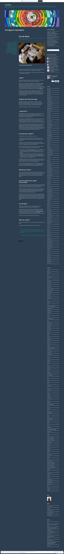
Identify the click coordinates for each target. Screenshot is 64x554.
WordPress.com (49, 514)
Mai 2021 (48, 145)
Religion (48, 446)
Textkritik (12, 52)
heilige (13, 48)
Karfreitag (48, 366)
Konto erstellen (49, 506)
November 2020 (49, 152)
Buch (13, 45)
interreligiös (49, 352)
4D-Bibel (10, 42)
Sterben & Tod (49, 460)
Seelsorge (48, 450)
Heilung (48, 333)
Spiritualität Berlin (50, 540)
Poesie (48, 433)
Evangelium (49, 312)
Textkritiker (15, 52)
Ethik (48, 304)
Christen (16, 45)
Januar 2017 (49, 237)
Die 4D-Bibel (24, 36)
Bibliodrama (49, 281)
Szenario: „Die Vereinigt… (54, 58)
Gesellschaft (49, 329)
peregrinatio (49, 427)
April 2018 (48, 206)
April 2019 (48, 183)
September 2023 (49, 108)
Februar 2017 (49, 235)
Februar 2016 (49, 260)
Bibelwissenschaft (14, 44)
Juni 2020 (48, 158)
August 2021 (49, 139)
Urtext (13, 53)
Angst (16, 42)
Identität (48, 341)
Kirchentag (49, 373)
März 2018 (48, 208)
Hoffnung (48, 337)
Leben (9, 50)
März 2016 (48, 258)
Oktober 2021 (49, 137)
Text (9, 52)
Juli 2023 (48, 112)
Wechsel (16, 53)
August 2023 (49, 110)
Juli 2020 (48, 156)
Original (16, 50)
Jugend (48, 362)
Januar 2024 (49, 99)
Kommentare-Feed (50, 512)
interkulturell (49, 350)
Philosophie (49, 431)
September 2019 (49, 175)
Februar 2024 (49, 97)
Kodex (14, 49)
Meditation (49, 402)
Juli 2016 (48, 250)
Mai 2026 (48, 89)
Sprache (48, 456)
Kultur (48, 381)
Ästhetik (48, 270)
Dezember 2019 (49, 168)
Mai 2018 (48, 204)
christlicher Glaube (37, 38)
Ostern (48, 423)
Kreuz (48, 379)
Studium (7, 52)
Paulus (48, 425)
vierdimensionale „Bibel (39, 211)
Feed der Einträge (50, 510)
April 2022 (48, 129)
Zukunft (48, 490)
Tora (12, 53)
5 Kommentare (15, 54)
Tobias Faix (49, 473)
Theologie (26, 39)
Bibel (20, 38)
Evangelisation (49, 308)
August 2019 (49, 177)
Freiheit (48, 316)
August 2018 (49, 198)
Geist (48, 320)
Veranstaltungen (49, 481)
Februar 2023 (49, 120)
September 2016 (49, 246)
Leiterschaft (49, 389)
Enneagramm (49, 297)
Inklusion (48, 343)
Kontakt (48, 538)
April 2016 (48, 256)
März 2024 (49, 95)
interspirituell (49, 354)
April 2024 (48, 93)
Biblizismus (23, 38)
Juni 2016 (48, 252)
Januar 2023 (49, 122)
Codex (15, 46)
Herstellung (15, 48)
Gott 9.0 (48, 331)
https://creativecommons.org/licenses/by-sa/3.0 (25, 65)
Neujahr (48, 421)
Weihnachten (49, 483)
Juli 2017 (48, 225)
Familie (48, 314)
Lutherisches (49, 398)
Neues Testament (21, 39)
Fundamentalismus (50, 318)
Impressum (49, 534)
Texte (10, 52)
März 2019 (48, 185)
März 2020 (49, 162)
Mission (48, 406)
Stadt (48, 458)
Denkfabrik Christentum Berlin (52, 527)
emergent (48, 295)
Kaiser (10, 49)
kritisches (7, 50)
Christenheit (27, 38)
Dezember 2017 (49, 214)
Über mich (48, 545)
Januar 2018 (49, 212)
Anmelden (48, 508)
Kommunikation (49, 375)
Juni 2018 (48, 202)
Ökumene (48, 272)
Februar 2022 (49, 131)
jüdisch (7, 49)
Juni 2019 (48, 181)
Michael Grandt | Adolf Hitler (51, 35)
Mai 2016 (48, 254)
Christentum (31, 38)
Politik (48, 435)
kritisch (16, 49)
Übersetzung (15, 43)
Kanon (41, 38)
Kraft (48, 377)
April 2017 (48, 231)
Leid (48, 387)
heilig (11, 48)
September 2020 (49, 154)
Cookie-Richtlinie (23, 552)
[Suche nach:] (53, 50)
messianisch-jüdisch (50, 404)
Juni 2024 (48, 91)
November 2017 (49, 216)
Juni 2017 (48, 227)
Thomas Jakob (52, 66)
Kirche (43, 38)
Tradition (48, 475)
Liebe (48, 391)
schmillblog (8, 4)
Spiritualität (49, 454)
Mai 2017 (48, 229)
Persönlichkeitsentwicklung (51, 429)
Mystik (48, 410)
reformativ (48, 444)
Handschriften (8, 48)
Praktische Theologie (50, 437)
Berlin (48, 274)
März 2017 (48, 233)
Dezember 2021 (49, 135)
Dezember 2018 (49, 189)
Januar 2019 (49, 187)
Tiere (48, 471)
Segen (48, 452)
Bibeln (11, 44)
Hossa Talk (49, 339)
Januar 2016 (49, 262)
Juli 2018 (48, 200)
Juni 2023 (48, 114)
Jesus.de (48, 358)
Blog (48, 522)
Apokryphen (9, 43)
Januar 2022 (49, 133)
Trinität (48, 477)
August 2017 (49, 223)
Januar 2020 (49, 166)
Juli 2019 (48, 179)
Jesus (8, 49)
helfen (48, 335)
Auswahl (12, 43)
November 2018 (49, 191)
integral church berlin (50, 536)
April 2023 (48, 116)
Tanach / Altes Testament (51, 467)
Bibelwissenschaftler (10, 45)
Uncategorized (49, 479)
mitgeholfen (41, 88)
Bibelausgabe (8, 44)
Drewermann (49, 293)
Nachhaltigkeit (49, 412)
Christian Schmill (52, 57)
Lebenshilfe (49, 385)
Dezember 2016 (49, 239)
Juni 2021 (48, 143)
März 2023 (49, 118)
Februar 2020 (49, 164)
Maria (48, 400)
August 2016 (49, 248)
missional (48, 408)
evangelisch (49, 310)
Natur (48, 414)
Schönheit (48, 448)
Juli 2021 (48, 141)
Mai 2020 (48, 160)
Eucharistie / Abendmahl (51, 306)
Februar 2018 (49, 210)
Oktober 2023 (49, 106)
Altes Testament (13, 42)
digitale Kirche (49, 291)
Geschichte (49, 327)
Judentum (48, 360)
